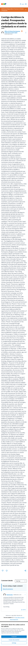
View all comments (8, 589)
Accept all (14, 636)
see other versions (19, 617)
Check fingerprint (14, 619)
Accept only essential (14, 639)
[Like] (2, 570)
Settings (14, 643)
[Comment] (6, 570)
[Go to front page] (10, 4)
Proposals (4, 10)
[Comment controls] (25, 594)
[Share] (25, 570)
